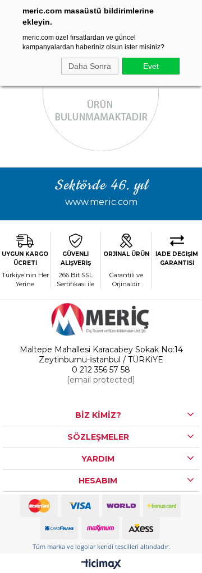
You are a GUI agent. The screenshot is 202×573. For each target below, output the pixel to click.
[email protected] (101, 380)
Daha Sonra (89, 66)
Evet (151, 66)
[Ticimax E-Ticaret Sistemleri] (101, 565)
